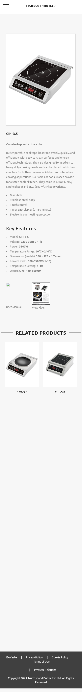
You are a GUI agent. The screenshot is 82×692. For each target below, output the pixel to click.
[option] (41, 80)
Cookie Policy (60, 657)
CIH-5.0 (60, 392)
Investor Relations (45, 669)
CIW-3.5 (21, 392)
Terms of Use (41, 661)
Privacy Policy (34, 657)
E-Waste (11, 657)
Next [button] (72, 491)
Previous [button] (10, 491)
